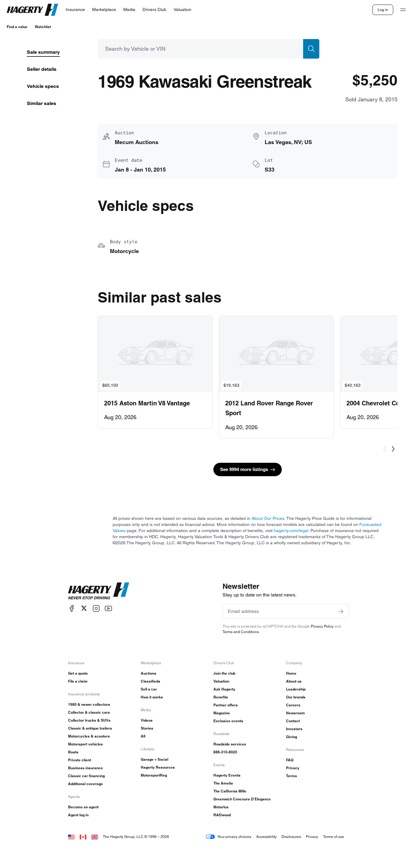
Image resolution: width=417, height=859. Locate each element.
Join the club (224, 673)
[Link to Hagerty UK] (94, 837)
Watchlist (43, 27)
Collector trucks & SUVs (89, 720)
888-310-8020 (225, 752)
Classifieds (150, 681)
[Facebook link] (72, 608)
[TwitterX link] (84, 608)
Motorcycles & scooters (89, 736)
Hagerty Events (227, 775)
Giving (291, 737)
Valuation (221, 681)
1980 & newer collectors (89, 704)
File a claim (78, 681)
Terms (291, 776)
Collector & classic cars (89, 712)
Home (291, 673)
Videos (147, 720)
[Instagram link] (96, 608)
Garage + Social (154, 759)
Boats (73, 752)
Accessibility (266, 837)
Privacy (292, 768)
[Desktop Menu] (403, 10)
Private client (79, 760)
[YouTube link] (108, 608)
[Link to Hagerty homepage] (98, 591)
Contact (293, 721)
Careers (293, 705)
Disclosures (291, 837)
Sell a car (149, 689)
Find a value (17, 27)
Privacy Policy (322, 626)
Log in (383, 10)
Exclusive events (228, 721)
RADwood (222, 815)
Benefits (220, 697)
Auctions (148, 673)
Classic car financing (86, 776)
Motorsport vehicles (85, 744)
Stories (147, 728)
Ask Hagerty (224, 689)
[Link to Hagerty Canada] (83, 837)
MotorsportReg (154, 775)
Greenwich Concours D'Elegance (242, 799)
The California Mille (229, 791)
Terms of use (333, 837)
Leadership (296, 689)
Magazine (221, 713)
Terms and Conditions (241, 632)
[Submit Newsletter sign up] (341, 611)
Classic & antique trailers (90, 728)
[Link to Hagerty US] (71, 837)
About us (294, 681)
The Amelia (223, 783)
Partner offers (225, 705)
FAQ (289, 760)
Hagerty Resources (158, 767)
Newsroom (295, 713)
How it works (152, 697)
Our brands (296, 697)
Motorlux (221, 807)
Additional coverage (85, 784)
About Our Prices (268, 518)
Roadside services (229, 744)
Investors (294, 729)
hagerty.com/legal (291, 530)
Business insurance (85, 768)
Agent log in (78, 815)
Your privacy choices (234, 837)
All (143, 736)
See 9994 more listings (244, 469)
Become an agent (83, 807)
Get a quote (78, 673)
